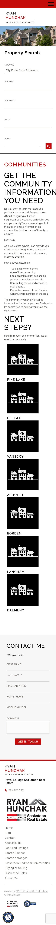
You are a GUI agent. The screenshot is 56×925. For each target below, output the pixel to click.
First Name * (14, 664)
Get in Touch (28, 741)
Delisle (14, 418)
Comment (13, 718)
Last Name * (14, 675)
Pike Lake (16, 379)
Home (9, 827)
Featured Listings (16, 847)
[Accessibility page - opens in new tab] (29, 905)
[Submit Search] (49, 146)
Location (9, 65)
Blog (8, 832)
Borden (14, 533)
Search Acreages (16, 857)
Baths (7, 138)
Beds (7, 119)
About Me (11, 878)
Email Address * (17, 685)
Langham (16, 572)
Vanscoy (15, 456)
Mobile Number (17, 707)
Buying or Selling (16, 868)
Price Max (9, 100)
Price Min (9, 81)
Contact (10, 837)
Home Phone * (15, 696)
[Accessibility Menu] (8, 917)
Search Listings (15, 852)
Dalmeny (15, 610)
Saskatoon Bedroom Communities (27, 863)
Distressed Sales (16, 873)
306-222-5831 (16, 790)
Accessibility (13, 842)
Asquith (15, 495)
